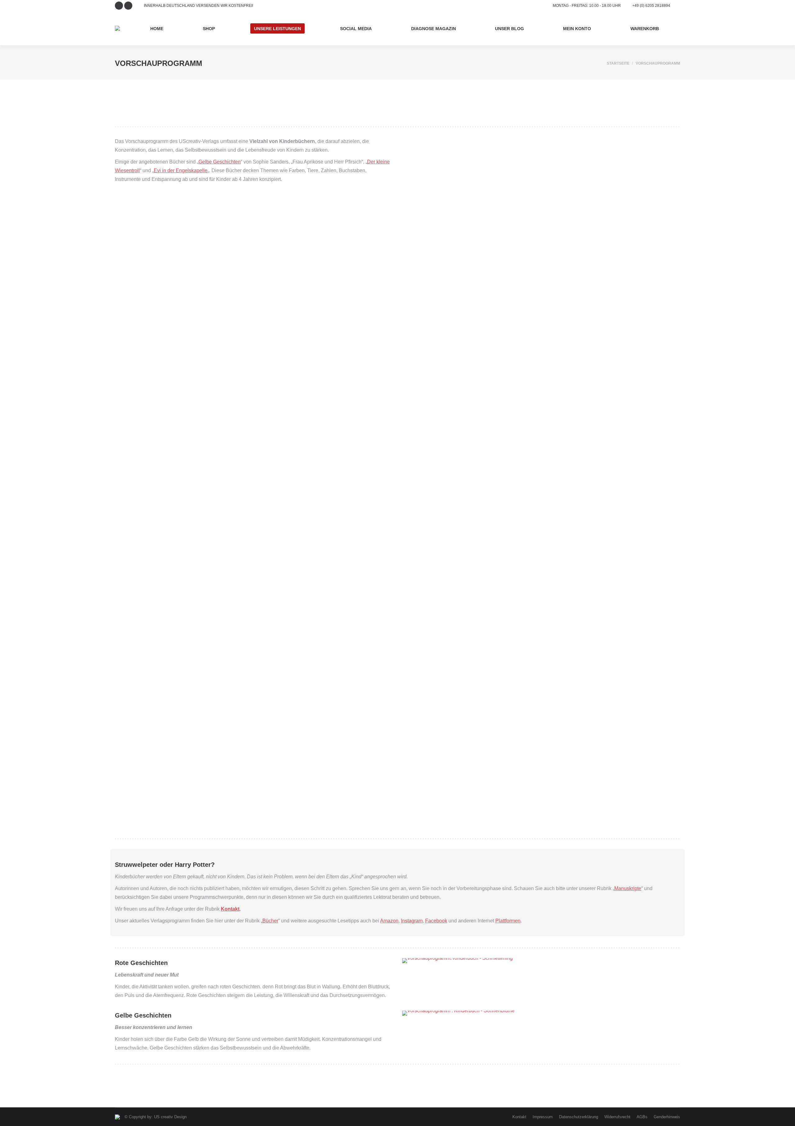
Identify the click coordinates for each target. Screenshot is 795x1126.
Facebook (436, 920)
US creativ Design (170, 1117)
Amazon (389, 920)
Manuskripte (627, 888)
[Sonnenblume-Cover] (541, 628)
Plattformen (507, 920)
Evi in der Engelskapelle (180, 170)
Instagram (412, 920)
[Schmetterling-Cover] (541, 768)
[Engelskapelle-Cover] (541, 207)
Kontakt (230, 909)
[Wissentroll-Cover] (541, 487)
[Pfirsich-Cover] (541, 347)
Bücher (270, 920)
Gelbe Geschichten (219, 161)
